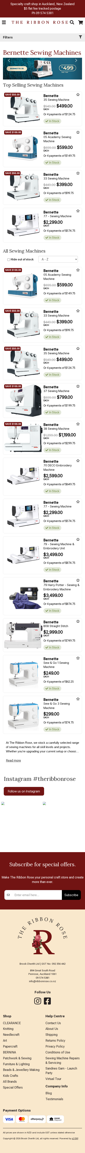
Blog (48, 1093)
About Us (51, 1029)
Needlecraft (11, 1035)
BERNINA (9, 1052)
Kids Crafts (10, 1076)
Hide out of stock (22, 259)
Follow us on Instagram (24, 791)
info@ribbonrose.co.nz (42, 981)
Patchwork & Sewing (17, 1058)
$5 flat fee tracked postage (42, 8)
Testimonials (54, 1099)
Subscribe (71, 895)
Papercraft (10, 1046)
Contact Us (53, 1023)
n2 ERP (75, 1138)
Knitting (8, 1029)
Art (5, 1040)
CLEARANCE (12, 1023)
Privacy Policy (55, 1046)
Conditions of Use (57, 1052)
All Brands (10, 1081)
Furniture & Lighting (16, 1064)
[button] (4, 22)
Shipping (51, 1035)
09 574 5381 (45, 13)
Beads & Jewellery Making (21, 1070)
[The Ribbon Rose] (38, 22)
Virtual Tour (53, 1079)
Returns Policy (55, 1040)
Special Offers (13, 1087)
